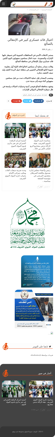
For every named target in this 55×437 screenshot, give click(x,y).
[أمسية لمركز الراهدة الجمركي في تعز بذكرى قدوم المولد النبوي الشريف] (15, 130)
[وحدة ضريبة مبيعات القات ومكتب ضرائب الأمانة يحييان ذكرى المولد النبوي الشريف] (15, 160)
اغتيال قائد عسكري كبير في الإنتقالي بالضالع (35, 95)
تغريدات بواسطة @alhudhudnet (42, 355)
